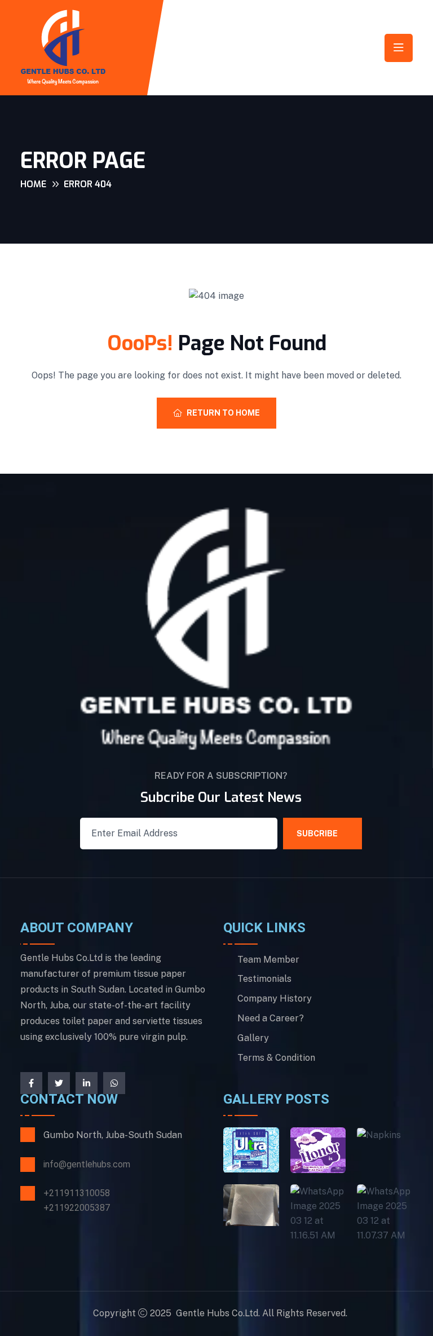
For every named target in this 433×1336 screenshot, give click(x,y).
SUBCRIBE (317, 833)
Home (33, 184)
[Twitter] (59, 1083)
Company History (274, 999)
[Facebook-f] (31, 1083)
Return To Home (223, 412)
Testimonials (264, 979)
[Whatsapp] (114, 1083)
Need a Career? (270, 1018)
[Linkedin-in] (87, 1083)
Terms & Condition (276, 1058)
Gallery (253, 1038)
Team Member (268, 960)
